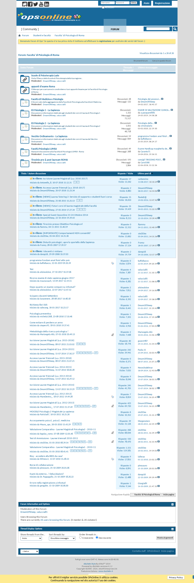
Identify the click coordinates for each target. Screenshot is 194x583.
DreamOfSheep (49, 81)
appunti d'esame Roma (43, 86)
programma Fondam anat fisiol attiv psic (50, 260)
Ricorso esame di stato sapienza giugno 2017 (52, 278)
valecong (44, 308)
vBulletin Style (90, 564)
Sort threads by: (57, 534)
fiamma (43, 227)
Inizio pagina (168, 495)
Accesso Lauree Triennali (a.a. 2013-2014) (51, 376)
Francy (43, 245)
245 (129, 385)
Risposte (122, 174)
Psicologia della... (146, 123)
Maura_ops (45, 425)
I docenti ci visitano (52, 251)
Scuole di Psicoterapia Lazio (45, 75)
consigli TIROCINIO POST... (150, 160)
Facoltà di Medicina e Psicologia (47, 99)
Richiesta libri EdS (38, 305)
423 (129, 403)
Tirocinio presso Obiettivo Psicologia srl (63, 224)
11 (90, 442)
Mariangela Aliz (47, 334)
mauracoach (45, 281)
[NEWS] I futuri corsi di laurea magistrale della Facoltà (70, 206)
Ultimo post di (144, 174)
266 (129, 430)
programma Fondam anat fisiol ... (153, 136)
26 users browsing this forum (55, 520)
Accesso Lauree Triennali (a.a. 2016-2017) (64, 188)
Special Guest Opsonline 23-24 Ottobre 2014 (65, 215)
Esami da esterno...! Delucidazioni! (47, 474)
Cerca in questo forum (161, 61)
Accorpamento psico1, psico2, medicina (50, 420)
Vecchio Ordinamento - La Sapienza (49, 136)
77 (90, 451)
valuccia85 (61, 81)
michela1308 (46, 317)
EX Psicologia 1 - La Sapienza (45, 110)
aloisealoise (45, 272)
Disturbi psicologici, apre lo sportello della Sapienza (68, 242)
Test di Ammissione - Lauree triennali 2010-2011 (54, 438)
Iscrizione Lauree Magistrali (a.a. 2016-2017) (65, 178)
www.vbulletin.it (106, 571)
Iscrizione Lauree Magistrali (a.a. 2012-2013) (52, 403)
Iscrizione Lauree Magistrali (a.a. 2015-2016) (52, 340)
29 (94, 406)
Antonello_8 (45, 183)
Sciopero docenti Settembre (44, 296)
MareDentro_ (46, 397)
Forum (115, 29)
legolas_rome (46, 434)
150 (129, 439)
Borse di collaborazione (41, 465)
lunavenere (45, 299)
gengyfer (44, 486)
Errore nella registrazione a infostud (48, 483)
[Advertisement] (97, 524)
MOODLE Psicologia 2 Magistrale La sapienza (52, 411)
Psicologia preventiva (40, 314)
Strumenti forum (141, 61)
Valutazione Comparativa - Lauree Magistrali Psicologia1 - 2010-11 (63, 447)
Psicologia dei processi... (149, 99)
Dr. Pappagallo (46, 477)
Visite (130, 174)
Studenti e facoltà (42, 35)
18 (94, 433)
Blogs (141, 29)
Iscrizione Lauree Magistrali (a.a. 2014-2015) (52, 349)
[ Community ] (30, 29)
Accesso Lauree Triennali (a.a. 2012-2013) (51, 394)
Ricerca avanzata (163, 33)
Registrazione (162, 3)
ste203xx (44, 236)
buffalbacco (45, 263)
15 (130, 197)
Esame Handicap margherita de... (153, 149)
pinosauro (44, 468)
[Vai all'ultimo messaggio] (159, 182)
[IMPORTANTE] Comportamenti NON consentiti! (67, 233)
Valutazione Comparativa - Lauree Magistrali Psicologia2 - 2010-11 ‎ (63, 429)
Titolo (23, 174)
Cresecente (87, 538)
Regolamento (166, 29)
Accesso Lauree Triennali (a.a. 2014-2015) (51, 367)
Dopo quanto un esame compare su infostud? (52, 287)
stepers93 (44, 325)
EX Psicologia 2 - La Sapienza (45, 123)
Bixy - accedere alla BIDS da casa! (46, 456)
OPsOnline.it (153, 551)
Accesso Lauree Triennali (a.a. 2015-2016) (51, 358)
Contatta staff (139, 551)
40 (130, 341)
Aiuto (146, 3)
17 (130, 179)
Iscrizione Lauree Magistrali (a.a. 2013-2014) (52, 385)
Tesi (31, 269)
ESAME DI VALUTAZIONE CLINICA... (154, 110)
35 (130, 206)
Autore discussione (37, 174)
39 (130, 421)
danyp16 (44, 254)
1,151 (128, 448)
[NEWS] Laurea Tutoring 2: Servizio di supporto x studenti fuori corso (77, 197)
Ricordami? (109, 7)
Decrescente (104, 538)
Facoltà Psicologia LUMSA (44, 149)
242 (129, 350)
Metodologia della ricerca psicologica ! (49, 331)
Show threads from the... (32, 534)
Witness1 (44, 459)
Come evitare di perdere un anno (46, 322)
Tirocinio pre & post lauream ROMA (49, 160)
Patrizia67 (44, 414)
